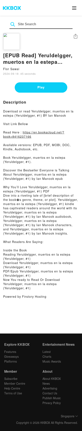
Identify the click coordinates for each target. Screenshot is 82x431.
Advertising (49, 388)
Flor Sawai (11, 69)
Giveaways (11, 356)
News (46, 383)
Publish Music (51, 398)
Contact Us (49, 393)
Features (10, 352)
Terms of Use (13, 393)
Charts (46, 356)
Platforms (10, 361)
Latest (46, 352)
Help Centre (12, 388)
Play (41, 87)
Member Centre (14, 383)
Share (75, 37)
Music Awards (51, 361)
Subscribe (10, 378)
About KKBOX (51, 378)
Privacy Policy (51, 403)
